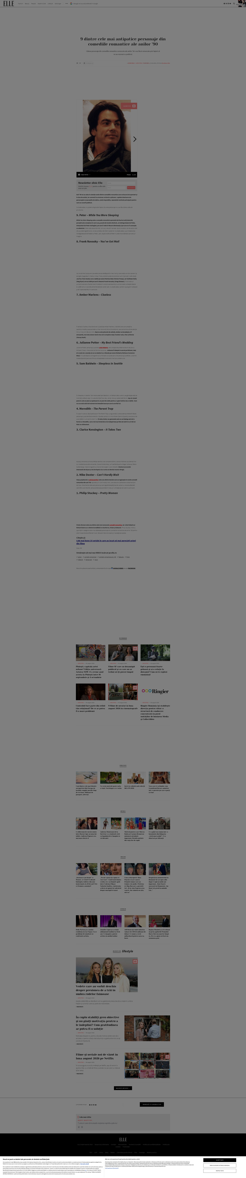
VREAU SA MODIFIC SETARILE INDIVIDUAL (220, 1165)
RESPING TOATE (220, 1170)
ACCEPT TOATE (219, 1160)
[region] (123, 1167)
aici (86, 1170)
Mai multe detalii (84, 1164)
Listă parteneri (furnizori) (111, 1168)
